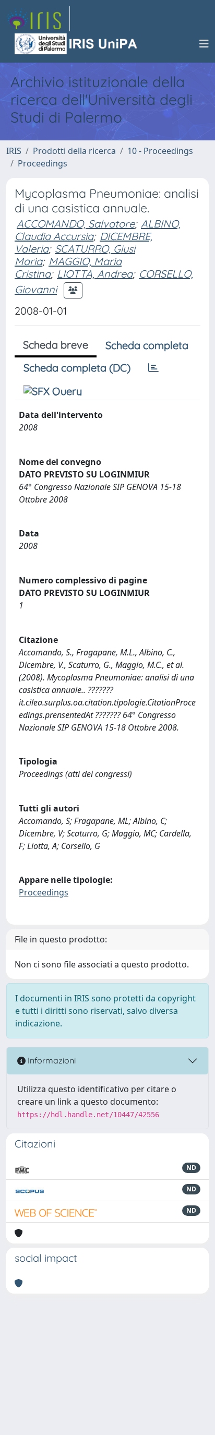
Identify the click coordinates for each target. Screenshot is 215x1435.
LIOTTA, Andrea (95, 273)
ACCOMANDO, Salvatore (76, 223)
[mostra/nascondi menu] (204, 44)
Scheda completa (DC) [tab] (76, 367)
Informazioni (51, 1060)
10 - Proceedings (160, 151)
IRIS (13, 151)
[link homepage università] (76, 43)
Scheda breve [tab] (55, 344)
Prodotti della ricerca (74, 151)
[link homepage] (38, 18)
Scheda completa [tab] (146, 345)
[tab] (153, 368)
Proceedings (42, 163)
